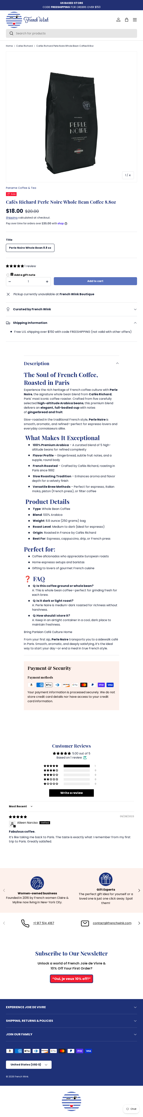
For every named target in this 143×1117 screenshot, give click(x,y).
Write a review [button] (71, 793)
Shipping (12, 217)
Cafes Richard (24, 46)
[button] (127, 20)
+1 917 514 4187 (43, 923)
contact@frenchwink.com (112, 923)
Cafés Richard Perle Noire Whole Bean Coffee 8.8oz (64, 46)
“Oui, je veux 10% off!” (71, 978)
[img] (18, 817)
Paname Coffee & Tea (21, 188)
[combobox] (71, 33)
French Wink (21, 1076)
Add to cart (95, 281)
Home (9, 46)
